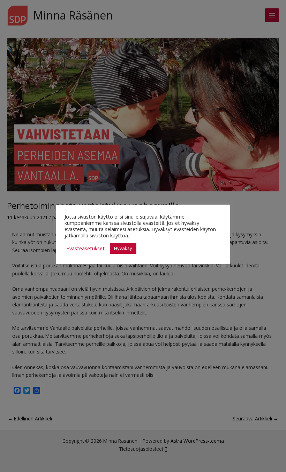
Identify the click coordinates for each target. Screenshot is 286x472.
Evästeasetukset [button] (85, 248)
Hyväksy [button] (123, 248)
